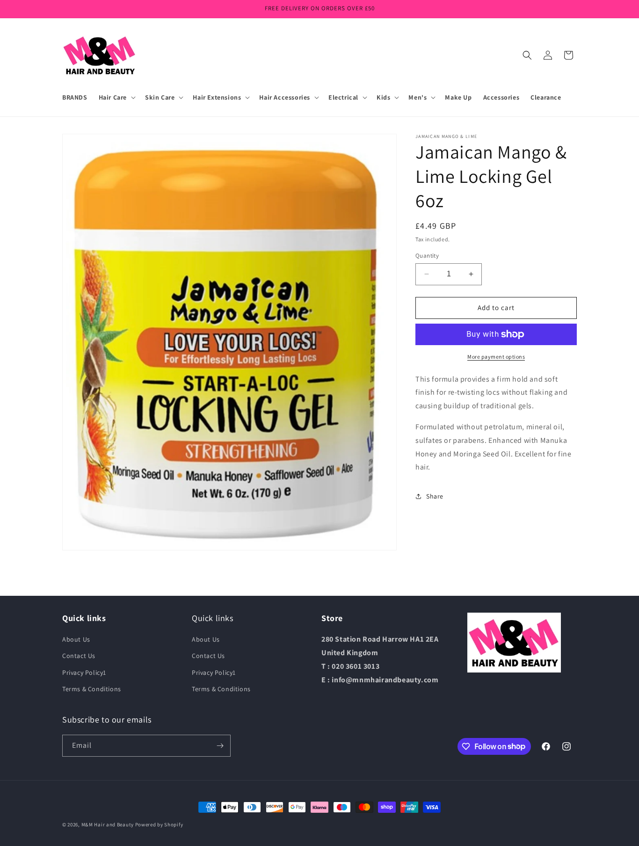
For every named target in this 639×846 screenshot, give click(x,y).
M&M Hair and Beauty (107, 824)
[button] (116, 97)
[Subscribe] (220, 746)
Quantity (427, 256)
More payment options (496, 356)
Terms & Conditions (91, 689)
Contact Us (78, 655)
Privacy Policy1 (84, 672)
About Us (76, 639)
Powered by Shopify (159, 824)
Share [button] (434, 496)
